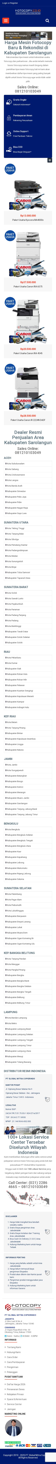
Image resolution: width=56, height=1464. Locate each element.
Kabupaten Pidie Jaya (16, 497)
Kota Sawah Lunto (15, 598)
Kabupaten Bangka (15, 975)
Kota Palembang (14, 894)
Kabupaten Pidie (14, 502)
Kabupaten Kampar (15, 702)
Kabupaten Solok (15, 642)
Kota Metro (12, 1023)
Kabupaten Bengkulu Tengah (20, 840)
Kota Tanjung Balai (15, 534)
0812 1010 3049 (13, 1442)
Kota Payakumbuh (15, 604)
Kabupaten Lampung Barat (19, 1029)
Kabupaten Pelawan (16, 685)
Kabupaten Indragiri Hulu (18, 707)
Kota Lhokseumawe (16, 475)
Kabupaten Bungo (15, 781)
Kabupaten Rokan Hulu (17, 674)
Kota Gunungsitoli (15, 561)
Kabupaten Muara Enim (17, 933)
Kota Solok (12, 593)
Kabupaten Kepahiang (17, 857)
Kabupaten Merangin (16, 792)
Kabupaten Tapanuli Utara (18, 578)
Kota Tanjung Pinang (16, 728)
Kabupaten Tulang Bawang (19, 1062)
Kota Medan (12, 556)
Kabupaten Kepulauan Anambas (21, 739)
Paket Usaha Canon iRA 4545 (28, 353)
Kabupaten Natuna (15, 750)
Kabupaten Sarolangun (17, 803)
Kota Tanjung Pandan (16, 959)
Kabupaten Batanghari (17, 776)
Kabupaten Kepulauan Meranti (20, 696)
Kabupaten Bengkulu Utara (19, 846)
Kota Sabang (13, 469)
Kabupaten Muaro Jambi (18, 798)
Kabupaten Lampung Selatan (20, 1034)
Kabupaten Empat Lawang (18, 922)
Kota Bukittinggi (14, 626)
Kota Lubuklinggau (15, 911)
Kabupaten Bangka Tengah (19, 992)
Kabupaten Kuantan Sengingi (20, 691)
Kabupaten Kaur (14, 851)
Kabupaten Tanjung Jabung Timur (22, 814)
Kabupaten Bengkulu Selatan (20, 835)
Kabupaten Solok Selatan (18, 637)
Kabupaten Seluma (15, 879)
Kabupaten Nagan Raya (17, 508)
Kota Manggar (13, 964)
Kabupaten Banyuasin (16, 916)
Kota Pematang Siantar (17, 545)
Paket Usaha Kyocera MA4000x (28, 220)
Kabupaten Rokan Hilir (17, 680)
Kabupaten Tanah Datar (17, 631)
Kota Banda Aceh (14, 486)
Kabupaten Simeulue (16, 491)
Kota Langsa (12, 480)
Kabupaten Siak (14, 669)
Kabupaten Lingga (15, 744)
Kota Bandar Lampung (17, 1018)
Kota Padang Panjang (16, 615)
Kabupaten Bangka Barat (18, 981)
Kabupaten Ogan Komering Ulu (21, 944)
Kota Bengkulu (13, 829)
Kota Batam (12, 722)
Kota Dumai (12, 663)
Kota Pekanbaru (14, 657)
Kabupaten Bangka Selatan (19, 986)
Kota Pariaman (13, 609)
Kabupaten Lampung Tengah (20, 1040)
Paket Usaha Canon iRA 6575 (28, 286)
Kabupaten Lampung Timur (19, 1045)
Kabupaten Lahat (14, 927)
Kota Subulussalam (15, 463)
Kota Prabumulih (14, 905)
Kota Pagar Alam (14, 899)
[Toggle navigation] (49, 160)
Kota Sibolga (13, 539)
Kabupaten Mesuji (15, 1056)
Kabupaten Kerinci (15, 787)
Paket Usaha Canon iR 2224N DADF (28, 420)
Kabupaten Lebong (15, 862)
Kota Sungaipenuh (15, 770)
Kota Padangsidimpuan (17, 550)
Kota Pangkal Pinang (16, 970)
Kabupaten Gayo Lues (17, 513)
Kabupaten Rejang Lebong (19, 873)
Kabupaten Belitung (15, 997)
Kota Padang (12, 620)
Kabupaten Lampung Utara (19, 1051)
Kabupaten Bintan (15, 733)
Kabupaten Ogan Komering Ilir (20, 938)
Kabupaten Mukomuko (17, 868)
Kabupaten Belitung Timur (18, 1003)
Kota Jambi (12, 765)
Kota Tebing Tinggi (15, 528)
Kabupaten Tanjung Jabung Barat (22, 809)
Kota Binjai (11, 567)
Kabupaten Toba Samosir (18, 572)
